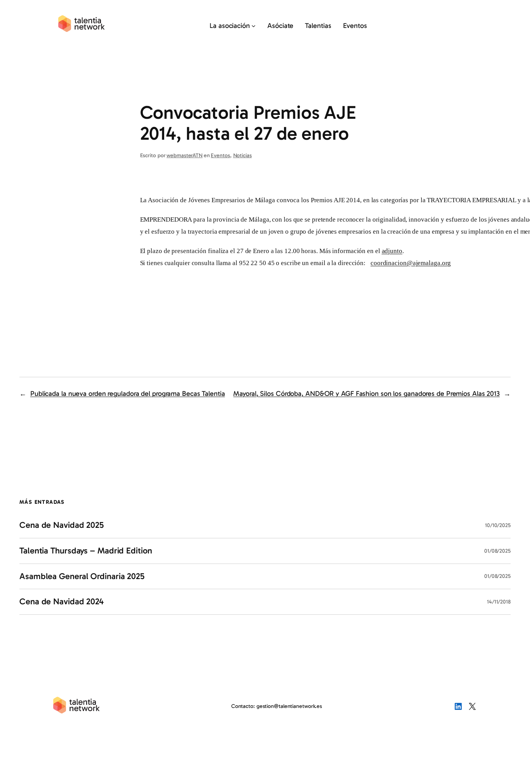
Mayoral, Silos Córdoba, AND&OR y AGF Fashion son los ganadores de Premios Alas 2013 (366, 393)
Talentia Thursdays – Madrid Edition (85, 551)
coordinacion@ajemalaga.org (411, 263)
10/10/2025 (498, 525)
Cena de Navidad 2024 (61, 602)
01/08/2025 (497, 551)
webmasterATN (184, 155)
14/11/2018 (499, 601)
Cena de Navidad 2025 (61, 525)
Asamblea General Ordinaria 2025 (82, 576)
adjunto (392, 251)
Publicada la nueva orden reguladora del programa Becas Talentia (127, 393)
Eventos (220, 155)
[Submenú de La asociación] (253, 26)
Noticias (242, 155)
